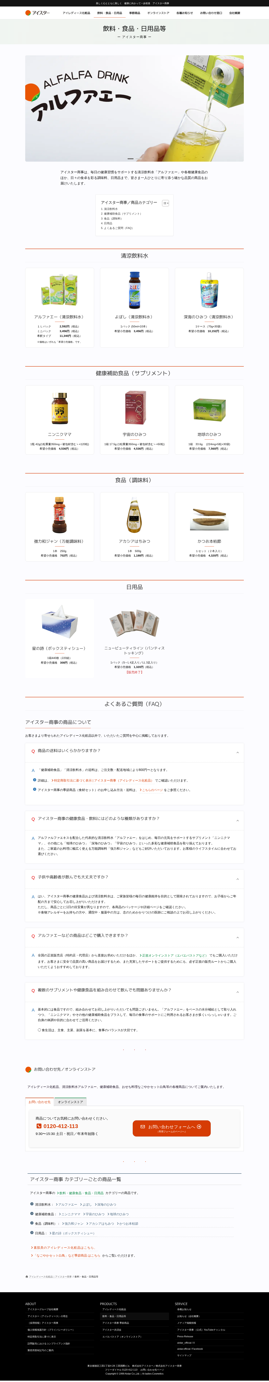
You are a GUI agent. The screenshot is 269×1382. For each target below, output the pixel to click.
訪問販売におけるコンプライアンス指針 (49, 1343)
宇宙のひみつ (95, 1214)
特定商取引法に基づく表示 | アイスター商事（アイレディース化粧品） (104, 780)
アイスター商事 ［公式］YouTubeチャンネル (201, 1330)
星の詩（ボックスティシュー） (74, 1233)
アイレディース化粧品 (114, 1309)
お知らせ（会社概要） (189, 1316)
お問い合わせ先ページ (152, 1369)
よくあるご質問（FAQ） (119, 228)
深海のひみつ (106, 1204)
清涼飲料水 (111, 208)
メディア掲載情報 (186, 1323)
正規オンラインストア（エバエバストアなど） (175, 955)
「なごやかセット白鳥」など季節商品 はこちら (66, 1255)
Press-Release (185, 1336)
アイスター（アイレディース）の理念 (48, 1316)
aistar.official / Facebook (190, 1349)
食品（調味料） (113, 218)
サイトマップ (184, 1355)
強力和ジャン (74, 1223)
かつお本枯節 (128, 1223)
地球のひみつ (119, 1214)
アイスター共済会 (111, 1330)
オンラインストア (80, 1069)
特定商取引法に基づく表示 (42, 1336)
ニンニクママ (70, 1214)
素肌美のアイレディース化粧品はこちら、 (65, 1247)
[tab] (39, 1102)
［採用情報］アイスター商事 (43, 1323)
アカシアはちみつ (101, 1223)
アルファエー (67, 1204)
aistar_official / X (186, 1342)
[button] (131, 158)
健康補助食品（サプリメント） (123, 213)
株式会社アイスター (142, 1365)
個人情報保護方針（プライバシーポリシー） (51, 1330)
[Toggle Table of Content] (163, 203)
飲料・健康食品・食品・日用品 (81, 1193)
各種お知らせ (184, 1309)
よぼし (87, 1204)
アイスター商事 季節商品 (115, 1323)
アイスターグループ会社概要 (43, 1309)
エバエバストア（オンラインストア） (122, 1336)
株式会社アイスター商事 (169, 1365)
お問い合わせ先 (47, 1069)
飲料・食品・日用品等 (114, 1316)
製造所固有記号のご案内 (41, 1350)
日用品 (108, 223)
